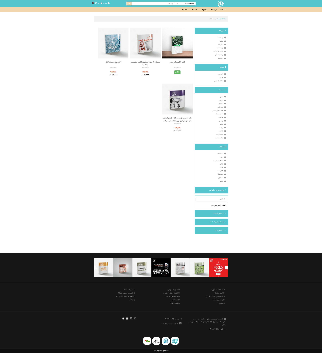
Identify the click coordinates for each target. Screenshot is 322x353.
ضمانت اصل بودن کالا (125, 293)
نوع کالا (214, 9)
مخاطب (185, 9)
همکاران (175, 300)
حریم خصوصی (172, 289)
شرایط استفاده (128, 289)
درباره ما (220, 303)
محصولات (223, 9)
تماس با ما (174, 303)
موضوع (205, 9)
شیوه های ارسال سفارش (214, 296)
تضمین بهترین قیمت (170, 293)
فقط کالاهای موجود (218, 205)
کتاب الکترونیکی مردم (177, 62)
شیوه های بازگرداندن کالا (124, 296)
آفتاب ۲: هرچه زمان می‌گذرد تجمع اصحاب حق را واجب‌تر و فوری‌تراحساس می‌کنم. (177, 119)
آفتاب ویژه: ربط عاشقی (113, 62)
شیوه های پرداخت (171, 296)
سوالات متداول (217, 289)
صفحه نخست (221, 18)
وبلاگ (131, 300)
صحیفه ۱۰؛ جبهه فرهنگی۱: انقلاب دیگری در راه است (145, 63)
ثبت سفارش (218, 293)
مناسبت (195, 9)
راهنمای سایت (218, 300)
